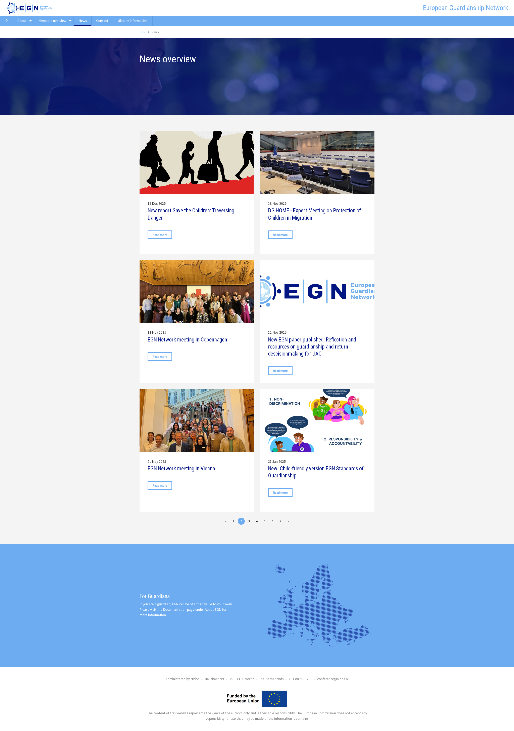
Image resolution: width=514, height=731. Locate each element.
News (83, 21)
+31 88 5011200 (300, 679)
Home (6, 21)
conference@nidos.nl (333, 679)
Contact (102, 21)
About (22, 21)
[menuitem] (6, 21)
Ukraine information (133, 21)
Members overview (52, 21)
